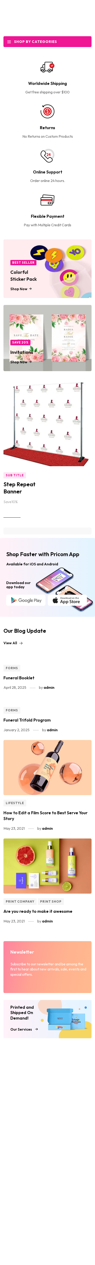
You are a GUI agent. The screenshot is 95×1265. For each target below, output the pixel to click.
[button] (13, 643)
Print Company (20, 901)
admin (49, 687)
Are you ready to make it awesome (37, 911)
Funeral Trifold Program (27, 720)
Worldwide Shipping (47, 83)
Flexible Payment (47, 216)
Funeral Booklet (18, 677)
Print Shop (51, 901)
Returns (47, 127)
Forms (12, 668)
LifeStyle (15, 803)
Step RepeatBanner (19, 488)
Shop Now (12, 514)
